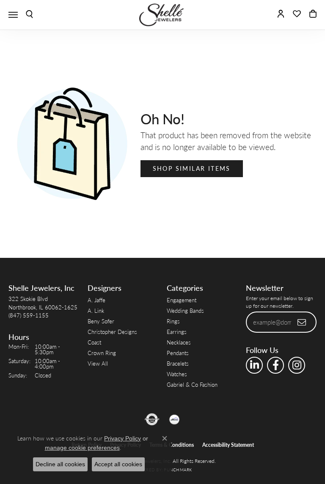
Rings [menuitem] (173, 321)
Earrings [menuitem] (177, 332)
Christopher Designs (112, 332)
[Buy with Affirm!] (174, 419)
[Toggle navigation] (13, 15)
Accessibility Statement (228, 444)
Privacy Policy (122, 438)
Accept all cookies (118, 464)
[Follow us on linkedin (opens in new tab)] (254, 365)
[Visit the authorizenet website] (152, 419)
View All (98, 363)
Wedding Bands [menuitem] (185, 310)
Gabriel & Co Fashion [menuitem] (192, 384)
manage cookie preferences (82, 447)
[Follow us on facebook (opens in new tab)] (275, 365)
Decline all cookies (60, 464)
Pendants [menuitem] (178, 353)
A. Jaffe (96, 300)
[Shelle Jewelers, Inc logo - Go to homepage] (162, 15)
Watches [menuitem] (177, 374)
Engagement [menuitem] (181, 300)
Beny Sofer (101, 321)
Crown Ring (102, 353)
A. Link (96, 310)
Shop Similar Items (192, 168)
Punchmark (178, 470)
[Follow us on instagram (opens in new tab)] (296, 365)
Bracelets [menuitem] (178, 363)
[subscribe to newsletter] (302, 322)
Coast (94, 342)
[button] (29, 14)
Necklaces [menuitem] (179, 342)
